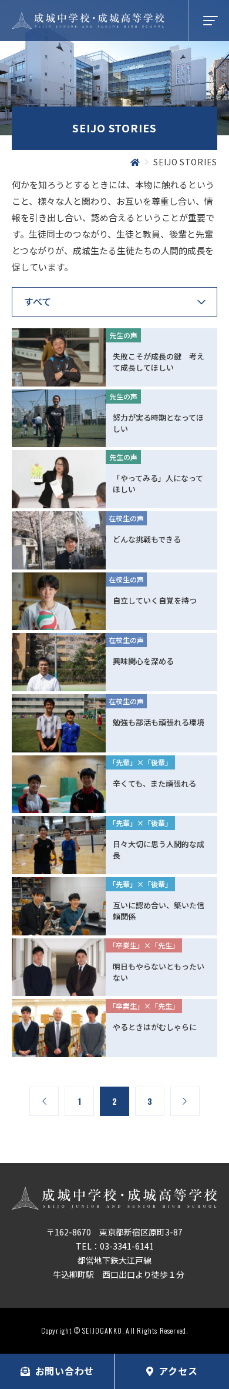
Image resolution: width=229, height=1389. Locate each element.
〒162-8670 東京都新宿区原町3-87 (114, 1232)
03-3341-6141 (127, 1246)
